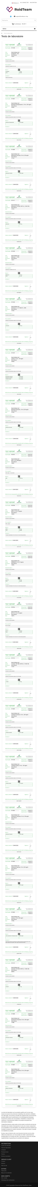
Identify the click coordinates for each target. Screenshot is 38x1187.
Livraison (3, 1149)
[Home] (1, 33)
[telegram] (11, 16)
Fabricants (3, 1170)
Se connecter (24, 2)
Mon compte (4, 1178)
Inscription (33, 2)
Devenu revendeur (5, 1156)
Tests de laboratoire (8, 33)
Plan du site (4, 1165)
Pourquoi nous (4, 1152)
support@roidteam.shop (22, 16)
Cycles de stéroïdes (6, 1145)
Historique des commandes (7, 1180)
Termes (3, 1154)
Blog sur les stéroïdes (6, 1172)
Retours (3, 1163)
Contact (3, 1161)
